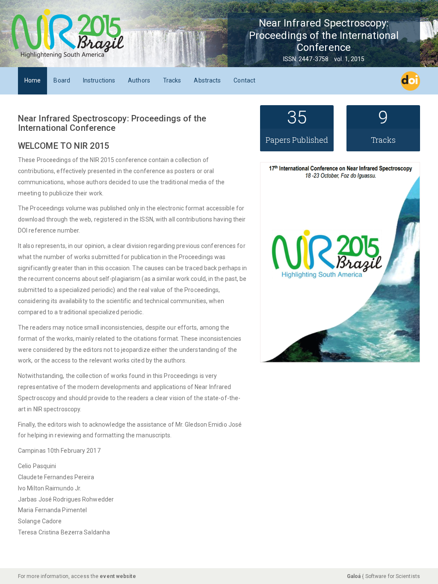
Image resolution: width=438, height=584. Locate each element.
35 (297, 117)
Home (32, 80)
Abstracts (207, 80)
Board (61, 80)
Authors (139, 80)
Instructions (99, 80)
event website (118, 576)
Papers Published (297, 140)
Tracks (172, 80)
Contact (244, 80)
